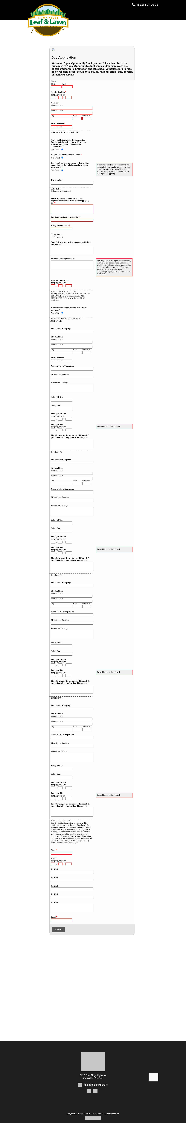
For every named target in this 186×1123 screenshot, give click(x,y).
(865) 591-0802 (147, 4)
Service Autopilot (101, 1085)
